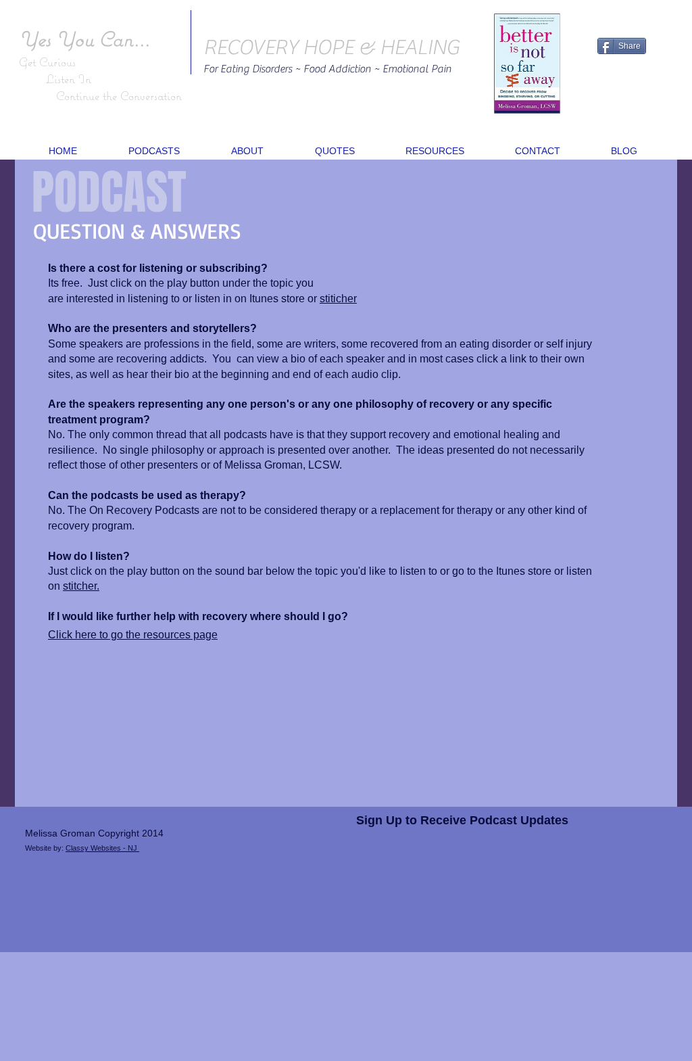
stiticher (338, 298)
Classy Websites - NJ (102, 848)
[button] (154, 150)
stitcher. (81, 586)
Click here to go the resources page (133, 634)
